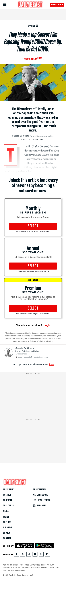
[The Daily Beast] (30, 5)
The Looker (8, 505)
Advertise (35, 565)
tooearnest (22, 354)
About (6, 565)
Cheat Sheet (9, 489)
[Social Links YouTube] (35, 555)
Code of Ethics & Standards (16, 568)
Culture (7, 522)
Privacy (50, 565)
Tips (21, 565)
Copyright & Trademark (14, 570)
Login (47, 325)
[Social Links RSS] (41, 555)
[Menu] (7, 4)
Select (33, 226)
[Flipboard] (47, 555)
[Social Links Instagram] (28, 555)
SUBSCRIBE (57, 4)
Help (43, 565)
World (6, 517)
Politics (7, 495)
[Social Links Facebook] (16, 555)
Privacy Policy (46, 341)
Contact (14, 565)
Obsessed (7, 500)
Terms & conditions (50, 568)
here (51, 364)
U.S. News (7, 527)
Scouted (7, 538)
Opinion (6, 533)
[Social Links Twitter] (22, 555)
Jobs (27, 565)
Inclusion (35, 568)
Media (5, 511)
